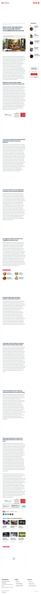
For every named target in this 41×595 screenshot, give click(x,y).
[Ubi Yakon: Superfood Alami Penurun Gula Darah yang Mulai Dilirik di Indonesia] (4, 273)
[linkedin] (12, 514)
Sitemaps (17, 581)
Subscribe (34, 74)
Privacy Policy (31, 583)
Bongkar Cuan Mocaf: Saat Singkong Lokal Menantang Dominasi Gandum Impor (21, 278)
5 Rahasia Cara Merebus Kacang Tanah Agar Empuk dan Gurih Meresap (14, 527)
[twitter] (6, 514)
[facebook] (3, 514)
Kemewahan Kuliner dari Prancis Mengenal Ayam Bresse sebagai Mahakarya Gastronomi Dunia (21, 539)
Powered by (31, 77)
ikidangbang (4, 592)
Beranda (4, 23)
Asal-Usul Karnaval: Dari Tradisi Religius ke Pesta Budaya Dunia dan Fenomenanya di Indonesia (37, 55)
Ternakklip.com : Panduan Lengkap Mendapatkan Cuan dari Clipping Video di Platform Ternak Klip (37, 41)
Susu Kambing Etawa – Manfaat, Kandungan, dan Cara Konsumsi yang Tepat (37, 35)
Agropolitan (7, 511)
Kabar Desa (12, 511)
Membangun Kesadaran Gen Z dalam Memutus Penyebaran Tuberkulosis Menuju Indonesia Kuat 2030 (10, 278)
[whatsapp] (8, 514)
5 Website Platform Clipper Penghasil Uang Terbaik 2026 (36, 27)
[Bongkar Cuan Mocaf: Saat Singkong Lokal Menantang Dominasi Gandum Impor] (16, 278)
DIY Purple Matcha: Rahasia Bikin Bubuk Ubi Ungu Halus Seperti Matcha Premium (6, 527)
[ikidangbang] (5, 2)
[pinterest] (10, 514)
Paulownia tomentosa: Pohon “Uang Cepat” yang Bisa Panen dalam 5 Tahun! (21, 274)
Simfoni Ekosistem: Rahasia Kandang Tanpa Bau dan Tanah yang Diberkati (22, 527)
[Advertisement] (20, 13)
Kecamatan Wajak (19, 585)
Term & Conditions (32, 585)
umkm (7, 23)
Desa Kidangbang (19, 583)
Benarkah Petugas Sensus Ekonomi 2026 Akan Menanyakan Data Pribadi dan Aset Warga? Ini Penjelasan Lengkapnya (37, 48)
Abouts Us (31, 581)
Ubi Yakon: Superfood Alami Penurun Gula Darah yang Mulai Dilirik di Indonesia (10, 274)
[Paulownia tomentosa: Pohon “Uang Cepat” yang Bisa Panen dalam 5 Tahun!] (16, 273)
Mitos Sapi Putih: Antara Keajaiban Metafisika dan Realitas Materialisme (14, 539)
